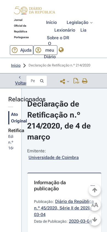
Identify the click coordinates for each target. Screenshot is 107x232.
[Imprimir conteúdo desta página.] (85, 81)
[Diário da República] (34, 12)
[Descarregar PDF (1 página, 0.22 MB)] (76, 81)
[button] (34, 11)
